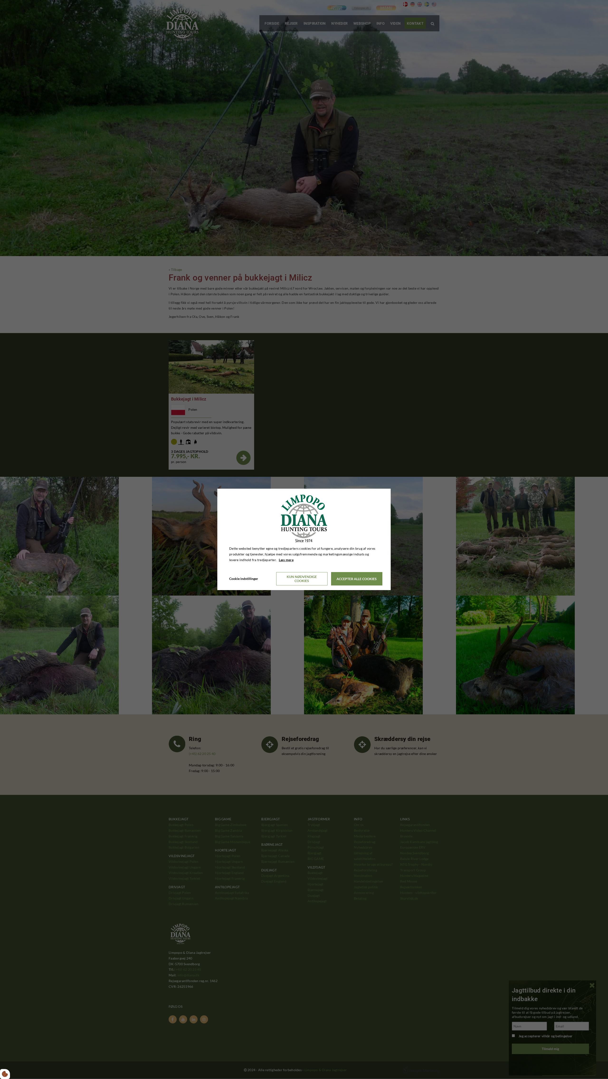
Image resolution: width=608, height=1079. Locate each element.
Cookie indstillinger (243, 579)
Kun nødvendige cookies (302, 579)
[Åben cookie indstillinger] (5, 1074)
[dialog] (304, 539)
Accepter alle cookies (357, 579)
